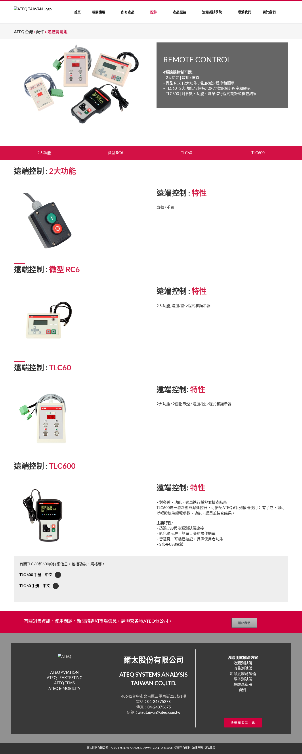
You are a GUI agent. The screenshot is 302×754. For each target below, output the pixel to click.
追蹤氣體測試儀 (243, 673)
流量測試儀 (242, 668)
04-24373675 (159, 707)
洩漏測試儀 (242, 663)
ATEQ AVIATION (64, 672)
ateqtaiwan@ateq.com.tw (159, 712)
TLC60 (186, 152)
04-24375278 (159, 701)
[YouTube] (246, 706)
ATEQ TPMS (64, 683)
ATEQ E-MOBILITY (64, 688)
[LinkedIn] (251, 706)
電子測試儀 (242, 679)
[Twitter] (240, 706)
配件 (40, 31)
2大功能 (44, 152)
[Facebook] (234, 706)
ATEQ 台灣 (23, 31)
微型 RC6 (115, 152)
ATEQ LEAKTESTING (64, 677)
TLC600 (258, 152)
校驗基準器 (242, 684)
